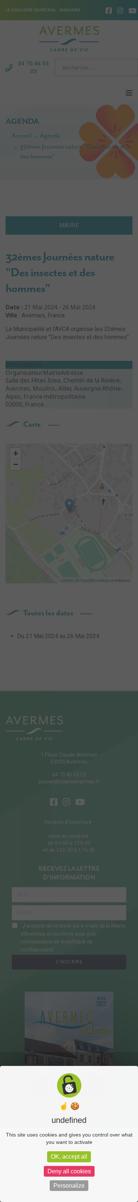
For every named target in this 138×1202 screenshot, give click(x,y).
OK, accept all (69, 1156)
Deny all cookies (69, 1171)
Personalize (69, 1186)
